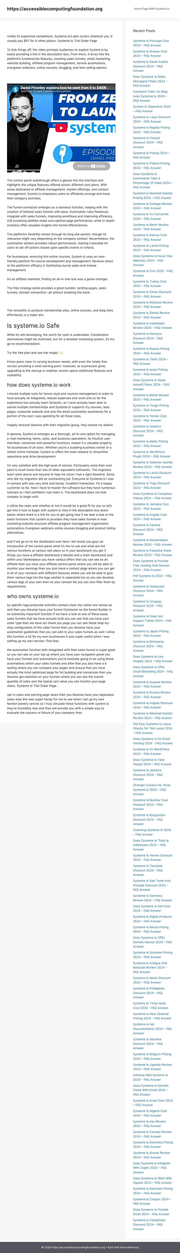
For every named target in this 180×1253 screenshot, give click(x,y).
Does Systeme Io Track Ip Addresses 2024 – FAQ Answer (151, 845)
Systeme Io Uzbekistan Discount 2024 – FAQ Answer (149, 1224)
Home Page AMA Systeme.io (151, 8)
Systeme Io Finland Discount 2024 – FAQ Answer (148, 142)
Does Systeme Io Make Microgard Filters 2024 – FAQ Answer (150, 81)
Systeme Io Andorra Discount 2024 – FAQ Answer (148, 431)
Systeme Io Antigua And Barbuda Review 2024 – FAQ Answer (150, 967)
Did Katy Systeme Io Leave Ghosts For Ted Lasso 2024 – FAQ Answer (152, 728)
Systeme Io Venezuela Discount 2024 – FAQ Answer (148, 591)
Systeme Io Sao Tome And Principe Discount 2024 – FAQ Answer (152, 885)
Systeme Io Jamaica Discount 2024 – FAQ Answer (148, 774)
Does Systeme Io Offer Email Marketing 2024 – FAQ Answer (153, 671)
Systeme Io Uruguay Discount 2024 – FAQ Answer (148, 606)
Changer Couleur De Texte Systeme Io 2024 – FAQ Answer (151, 789)
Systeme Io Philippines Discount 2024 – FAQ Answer (149, 993)
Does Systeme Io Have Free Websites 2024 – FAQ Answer (152, 260)
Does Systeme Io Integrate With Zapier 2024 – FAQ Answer (151, 1168)
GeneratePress (129, 1247)
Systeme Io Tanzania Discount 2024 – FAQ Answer (148, 870)
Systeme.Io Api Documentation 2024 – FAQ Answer (152, 1028)
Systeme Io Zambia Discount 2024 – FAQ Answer (148, 529)
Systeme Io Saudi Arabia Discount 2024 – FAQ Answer (150, 66)
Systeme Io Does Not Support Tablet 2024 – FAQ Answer (152, 621)
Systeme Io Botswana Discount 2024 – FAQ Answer (148, 646)
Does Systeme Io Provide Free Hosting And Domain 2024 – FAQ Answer (151, 565)
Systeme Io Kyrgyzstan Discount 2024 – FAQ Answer (149, 819)
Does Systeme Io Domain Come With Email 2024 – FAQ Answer (150, 1090)
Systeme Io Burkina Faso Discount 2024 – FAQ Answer (150, 804)
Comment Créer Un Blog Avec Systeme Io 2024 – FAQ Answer (150, 96)
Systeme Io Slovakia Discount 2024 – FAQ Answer (148, 1043)
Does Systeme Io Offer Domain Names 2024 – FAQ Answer (152, 942)
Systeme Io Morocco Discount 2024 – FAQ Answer (148, 338)
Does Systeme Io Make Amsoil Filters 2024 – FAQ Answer (151, 384)
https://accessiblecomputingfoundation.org (54, 8)
